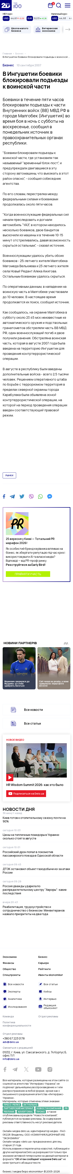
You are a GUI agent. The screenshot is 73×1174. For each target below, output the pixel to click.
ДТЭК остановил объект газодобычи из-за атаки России (36, 870)
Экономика (9, 957)
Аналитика (15, 998)
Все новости (33, 710)
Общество (9, 969)
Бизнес (8, 65)
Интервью (50, 998)
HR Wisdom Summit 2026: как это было (34, 785)
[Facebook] (4, 496)
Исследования (17, 1006)
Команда (8, 1016)
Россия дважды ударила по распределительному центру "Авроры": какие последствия (35, 889)
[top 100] (17, 5)
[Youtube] (38, 1069)
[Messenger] (49, 496)
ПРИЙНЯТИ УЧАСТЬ (28, 574)
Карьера (43, 963)
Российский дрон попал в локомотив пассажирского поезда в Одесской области (33, 853)
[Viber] (31, 496)
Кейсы (48, 991)
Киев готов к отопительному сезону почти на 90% (34, 819)
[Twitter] (22, 496)
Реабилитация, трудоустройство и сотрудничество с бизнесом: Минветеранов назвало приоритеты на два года (34, 910)
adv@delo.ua (11, 1042)
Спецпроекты (11, 975)
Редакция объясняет (51, 1006)
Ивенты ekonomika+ (50, 975)
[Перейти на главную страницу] (6, 5)
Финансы (8, 963)
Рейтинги (44, 969)
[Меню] (67, 5)
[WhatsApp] (40, 496)
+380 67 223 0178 (14, 1038)
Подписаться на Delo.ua (28, 793)
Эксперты (14, 991)
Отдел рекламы (48, 1016)
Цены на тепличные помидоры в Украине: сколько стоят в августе (31, 836)
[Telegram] (12, 496)
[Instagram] (49, 1069)
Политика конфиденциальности (17, 1024)
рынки (9, 475)
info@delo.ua (11, 1059)
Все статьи (32, 723)
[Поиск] (59, 5)
